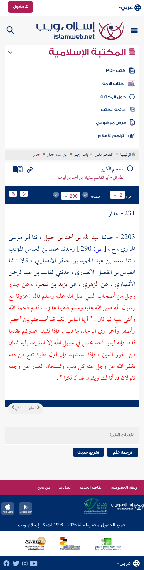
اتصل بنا (64, 487)
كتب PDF (115, 70)
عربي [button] (127, 7)
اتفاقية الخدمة (91, 487)
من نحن (43, 487)
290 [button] (74, 196)
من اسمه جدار (57, 155)
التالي (17, 408)
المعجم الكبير (104, 155)
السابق (32, 408)
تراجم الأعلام (111, 135)
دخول (19, 6)
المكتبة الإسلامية (88, 52)
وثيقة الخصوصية (124, 487)
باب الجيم (81, 155)
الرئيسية (126, 155)
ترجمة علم (122, 452)
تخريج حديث (88, 452)
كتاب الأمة (113, 83)
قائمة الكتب (113, 109)
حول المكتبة (113, 96)
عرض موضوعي (111, 122)
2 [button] (121, 195)
